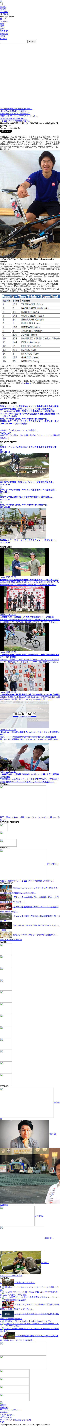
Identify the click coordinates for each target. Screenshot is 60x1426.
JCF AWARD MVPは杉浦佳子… (14, 111)
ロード (3, 19)
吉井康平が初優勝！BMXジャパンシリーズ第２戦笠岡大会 (26, 409)
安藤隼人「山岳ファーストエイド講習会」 (19, 430)
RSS (2, 1422)
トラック (4, 21)
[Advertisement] (30, 76)
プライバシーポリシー (10, 1410)
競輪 (2, 24)
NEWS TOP (5, 433)
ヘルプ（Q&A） (7, 1415)
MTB (2, 26)
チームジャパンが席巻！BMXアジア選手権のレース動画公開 (27, 411)
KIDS (2, 36)
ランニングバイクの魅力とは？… (15, 121)
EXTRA (3, 38)
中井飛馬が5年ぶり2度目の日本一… (16, 108)
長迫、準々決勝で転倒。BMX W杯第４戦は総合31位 (23, 418)
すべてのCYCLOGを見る (11, 1275)
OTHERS (4, 31)
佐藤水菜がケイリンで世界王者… (15, 113)
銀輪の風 (4, 34)
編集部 (3, 1405)
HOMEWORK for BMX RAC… (13, 118)
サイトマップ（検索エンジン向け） (16, 1420)
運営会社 (4, 1407)
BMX (2, 29)
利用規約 (4, 1412)
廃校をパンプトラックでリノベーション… (19, 116)
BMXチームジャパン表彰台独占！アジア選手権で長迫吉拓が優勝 (29, 406)
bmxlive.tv (26, 383)
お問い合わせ (6, 1417)
